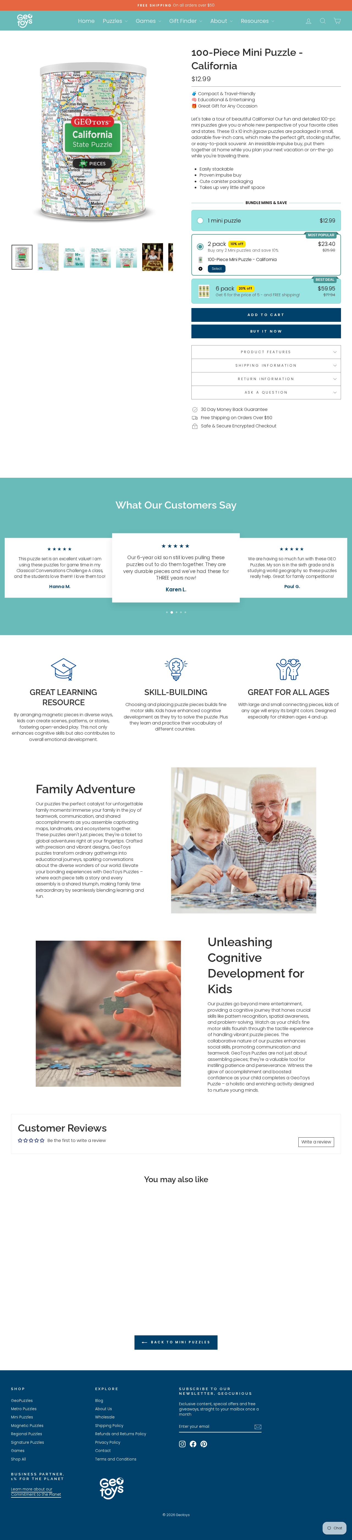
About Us (103, 1409)
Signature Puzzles (27, 1442)
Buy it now (266, 331)
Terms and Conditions (115, 1459)
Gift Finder (183, 21)
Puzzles (113, 21)
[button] (266, 220)
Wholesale (105, 1417)
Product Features (266, 352)
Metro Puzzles (24, 1409)
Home (86, 21)
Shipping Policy (109, 1425)
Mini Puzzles (22, 1417)
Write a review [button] (316, 1142)
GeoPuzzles (22, 1400)
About (219, 21)
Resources (255, 21)
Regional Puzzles (26, 1434)
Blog (99, 1400)
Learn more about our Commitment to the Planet (36, 1492)
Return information (266, 379)
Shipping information (266, 365)
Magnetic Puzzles (27, 1425)
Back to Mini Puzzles (180, 1342)
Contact (103, 1450)
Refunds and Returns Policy (120, 1434)
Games (146, 21)
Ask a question (266, 392)
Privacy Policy (107, 1442)
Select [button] (217, 268)
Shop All (18, 1459)
